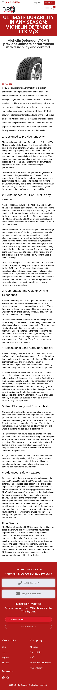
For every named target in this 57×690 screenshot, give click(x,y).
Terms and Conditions (40, 662)
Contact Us (35, 652)
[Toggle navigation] (47, 9)
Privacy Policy (36, 668)
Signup (50, 3)
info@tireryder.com (31, 593)
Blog (4, 647)
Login (39, 3)
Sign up (5, 657)
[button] (52, 8)
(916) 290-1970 (31, 582)
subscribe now (28, 626)
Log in (4, 652)
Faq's (32, 657)
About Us (34, 647)
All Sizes (5, 662)
